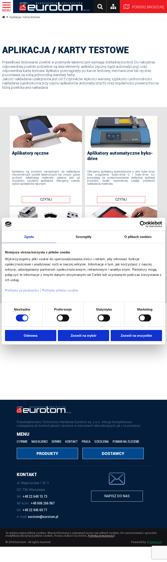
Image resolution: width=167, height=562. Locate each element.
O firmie (22, 441)
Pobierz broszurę (149, 7)
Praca (86, 441)
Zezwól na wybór (84, 335)
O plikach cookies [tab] (138, 236)
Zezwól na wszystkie (136, 335)
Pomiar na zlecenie (126, 441)
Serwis (56, 441)
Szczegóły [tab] (84, 236)
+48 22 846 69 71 (35, 510)
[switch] (63, 317)
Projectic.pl (154, 542)
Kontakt (71, 441)
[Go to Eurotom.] (3, 17)
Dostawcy (113, 453)
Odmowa (30, 335)
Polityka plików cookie (60, 290)
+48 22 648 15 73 (35, 496)
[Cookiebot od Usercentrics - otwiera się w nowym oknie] (143, 224)
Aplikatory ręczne (30, 153)
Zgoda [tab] (29, 236)
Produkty (47, 453)
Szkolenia (101, 441)
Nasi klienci (40, 441)
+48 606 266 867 (43, 503)
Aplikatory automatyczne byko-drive (120, 155)
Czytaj (46, 199)
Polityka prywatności (22, 290)
